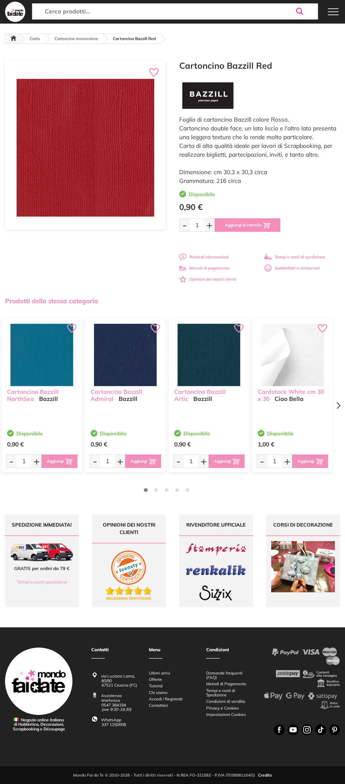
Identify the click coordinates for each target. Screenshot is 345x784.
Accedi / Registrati (166, 698)
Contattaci (158, 705)
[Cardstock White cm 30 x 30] (292, 355)
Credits (265, 775)
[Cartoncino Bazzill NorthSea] (41, 355)
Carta (35, 38)
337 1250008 (113, 724)
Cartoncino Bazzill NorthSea (33, 395)
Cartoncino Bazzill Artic (200, 395)
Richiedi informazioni (209, 256)
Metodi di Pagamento (226, 683)
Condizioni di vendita (225, 701)
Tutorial (156, 685)
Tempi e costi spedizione (42, 582)
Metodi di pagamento (209, 268)
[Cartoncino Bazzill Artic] (209, 355)
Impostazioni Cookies (226, 714)
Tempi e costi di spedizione (300, 256)
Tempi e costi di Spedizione (220, 692)
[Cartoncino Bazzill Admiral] (125, 355)
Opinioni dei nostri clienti (212, 279)
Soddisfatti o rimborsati (297, 268)
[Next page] (338, 405)
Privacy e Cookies (222, 708)
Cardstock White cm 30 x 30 (291, 395)
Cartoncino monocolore (76, 38)
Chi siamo (158, 692)
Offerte (155, 679)
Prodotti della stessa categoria (51, 301)
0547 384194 (113, 705)
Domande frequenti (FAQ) (224, 675)
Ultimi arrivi (159, 673)
